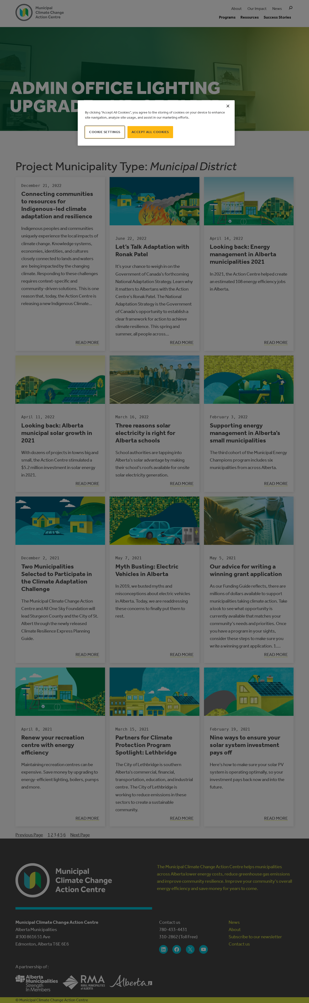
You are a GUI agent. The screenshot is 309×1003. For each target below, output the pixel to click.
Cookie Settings (104, 132)
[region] (156, 123)
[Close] (228, 106)
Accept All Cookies (150, 132)
